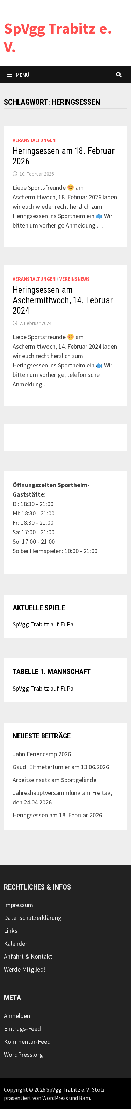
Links (10, 930)
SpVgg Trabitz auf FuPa (43, 624)
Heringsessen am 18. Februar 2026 (57, 815)
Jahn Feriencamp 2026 (42, 754)
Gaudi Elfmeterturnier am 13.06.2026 (61, 767)
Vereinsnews (74, 279)
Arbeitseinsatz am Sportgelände (54, 780)
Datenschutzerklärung (32, 918)
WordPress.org (23, 1054)
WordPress (55, 1097)
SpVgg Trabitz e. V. (58, 37)
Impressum (18, 905)
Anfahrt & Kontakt (28, 956)
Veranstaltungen (34, 140)
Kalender (15, 943)
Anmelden (17, 1016)
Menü (22, 74)
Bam (84, 1097)
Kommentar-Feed (27, 1041)
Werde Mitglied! (25, 969)
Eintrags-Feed (22, 1029)
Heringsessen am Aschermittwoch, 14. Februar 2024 (63, 300)
